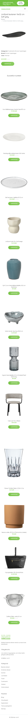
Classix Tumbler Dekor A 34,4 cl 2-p (14, 488)
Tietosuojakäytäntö (6, 706)
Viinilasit (3, 684)
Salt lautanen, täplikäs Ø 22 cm (14, 197)
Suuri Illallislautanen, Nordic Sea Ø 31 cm (14, 109)
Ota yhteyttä (4, 700)
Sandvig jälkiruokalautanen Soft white (14, 153)
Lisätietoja (7, 63)
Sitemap (3, 709)
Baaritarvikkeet (5, 667)
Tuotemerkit (11, 51)
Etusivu (3, 19)
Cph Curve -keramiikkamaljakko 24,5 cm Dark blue (14, 286)
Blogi (2, 697)
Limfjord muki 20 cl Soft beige (14, 241)
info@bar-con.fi (5, 658)
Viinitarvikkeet (5, 687)
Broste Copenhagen (20, 51)
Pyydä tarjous (21, 3)
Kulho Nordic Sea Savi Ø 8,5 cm (14, 331)
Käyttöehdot (4, 703)
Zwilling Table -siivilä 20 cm (14, 616)
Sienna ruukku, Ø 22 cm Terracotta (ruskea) (14, 532)
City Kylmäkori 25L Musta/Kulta (14, 572)
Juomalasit (4, 675)
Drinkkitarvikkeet (5, 670)
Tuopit (2, 678)
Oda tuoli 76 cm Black (14, 421)
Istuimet (3, 673)
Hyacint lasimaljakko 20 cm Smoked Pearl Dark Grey (14, 376)
